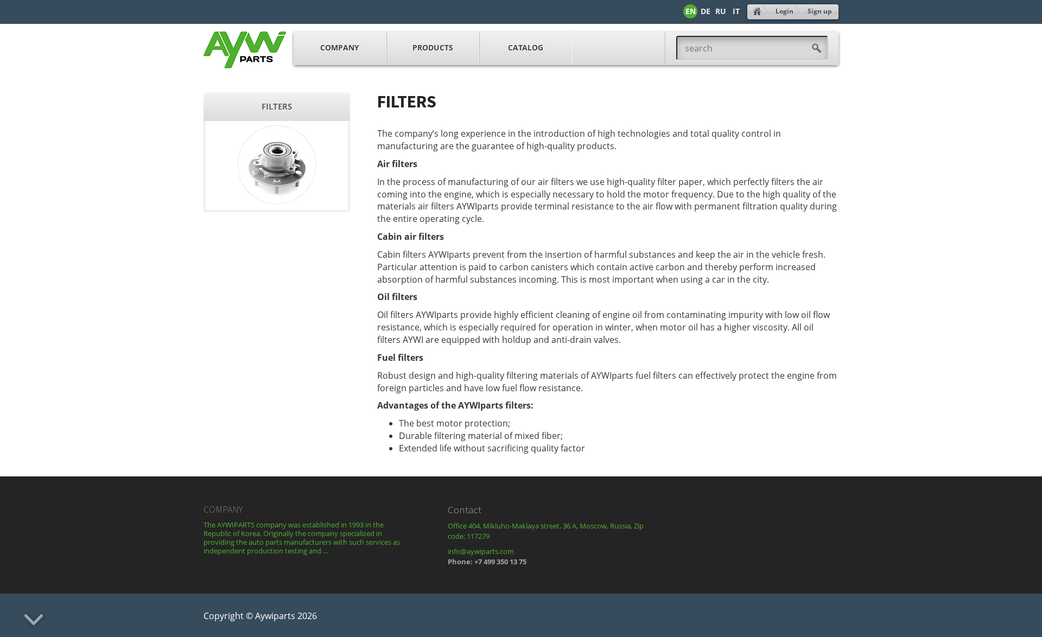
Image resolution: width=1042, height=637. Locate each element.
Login (784, 11)
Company (339, 47)
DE (705, 11)
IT (736, 11)
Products (432, 47)
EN (690, 11)
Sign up (820, 11)
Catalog (525, 47)
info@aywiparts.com (481, 551)
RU (720, 11)
